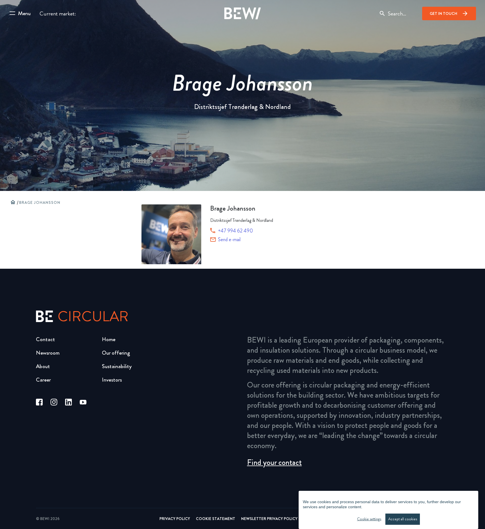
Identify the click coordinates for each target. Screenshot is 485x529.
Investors (112, 380)
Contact (45, 339)
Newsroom (48, 353)
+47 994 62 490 (235, 230)
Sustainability (117, 366)
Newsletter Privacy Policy (269, 518)
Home (108, 339)
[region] (388, 510)
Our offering (116, 353)
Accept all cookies (402, 519)
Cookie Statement (215, 518)
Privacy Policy (174, 518)
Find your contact (274, 462)
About (43, 366)
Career (43, 380)
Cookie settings (369, 519)
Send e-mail (229, 239)
